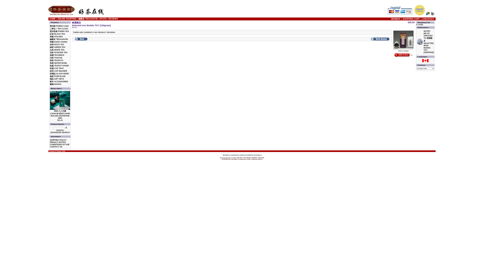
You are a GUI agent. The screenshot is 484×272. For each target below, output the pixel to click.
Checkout (428, 19)
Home (53, 19)
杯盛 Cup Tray (57, 68)
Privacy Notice (58, 142)
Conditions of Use (59, 144)
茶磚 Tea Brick (57, 55)
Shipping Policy (58, 140)
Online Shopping (67, 19)
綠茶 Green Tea (57, 47)
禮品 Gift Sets (57, 79)
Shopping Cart (411, 19)
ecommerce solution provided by (238, 155)
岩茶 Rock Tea (57, 44)
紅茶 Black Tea (57, 34)
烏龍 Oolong (56, 37)
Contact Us (56, 147)
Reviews (113, 19)
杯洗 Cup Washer (58, 71)
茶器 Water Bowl (58, 63)
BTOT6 (103, 19)
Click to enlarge (403, 51)
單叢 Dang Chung (58, 42)
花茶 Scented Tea (59, 52)
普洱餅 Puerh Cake (59, 26)
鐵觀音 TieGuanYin (88, 19)
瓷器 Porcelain (57, 76)
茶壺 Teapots (56, 60)
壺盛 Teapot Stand (59, 66)
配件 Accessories (59, 81)
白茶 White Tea (57, 50)
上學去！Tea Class (59, 29)
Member (396, 19)
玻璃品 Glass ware (59, 74)
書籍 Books (55, 84)
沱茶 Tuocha (56, 58)
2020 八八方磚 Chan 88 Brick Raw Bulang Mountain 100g (60, 114)
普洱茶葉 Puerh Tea (59, 31)
